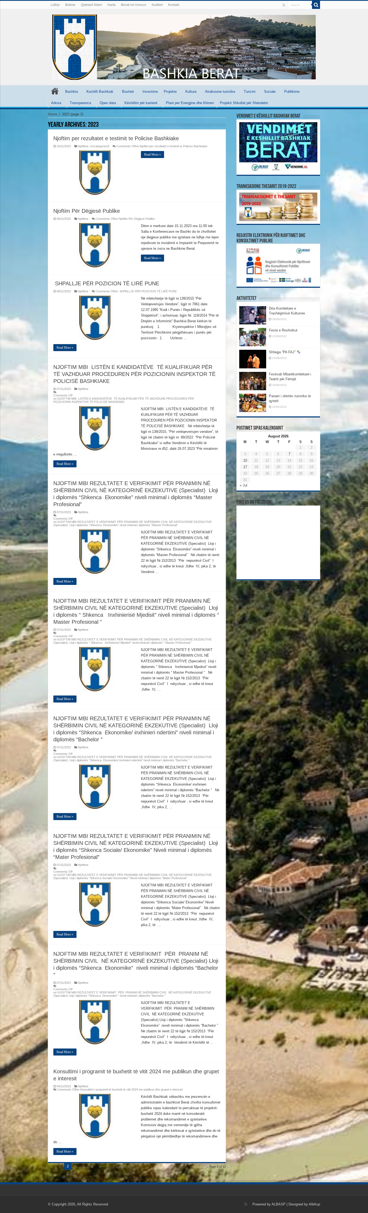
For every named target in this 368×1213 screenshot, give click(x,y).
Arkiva (56, 103)
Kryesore (55, 91)
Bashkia (71, 92)
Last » (121, 1167)
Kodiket (157, 5)
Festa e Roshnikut (283, 330)
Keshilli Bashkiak (99, 92)
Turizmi (249, 92)
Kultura (190, 92)
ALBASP (279, 1204)
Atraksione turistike (220, 92)
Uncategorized (99, 146)
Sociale (270, 92)
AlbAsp (314, 1204)
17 (245, 467)
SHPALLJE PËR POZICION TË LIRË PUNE (106, 283)
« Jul (243, 485)
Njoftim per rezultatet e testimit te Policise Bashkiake (116, 138)
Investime (150, 92)
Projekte (170, 92)
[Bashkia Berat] (184, 46)
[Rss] (284, 5)
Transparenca (80, 103)
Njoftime (83, 146)
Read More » (152, 154)
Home (52, 114)
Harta (111, 5)
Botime (70, 5)
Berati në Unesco (133, 5)
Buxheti (128, 92)
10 (245, 460)
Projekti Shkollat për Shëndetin (244, 103)
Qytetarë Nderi (91, 5)
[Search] (316, 5)
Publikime (292, 92)
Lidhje (55, 5)
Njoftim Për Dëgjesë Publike (86, 211)
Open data (108, 103)
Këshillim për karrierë (140, 103)
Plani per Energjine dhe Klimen (190, 103)
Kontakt (173, 5)
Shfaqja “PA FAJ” (283, 352)
